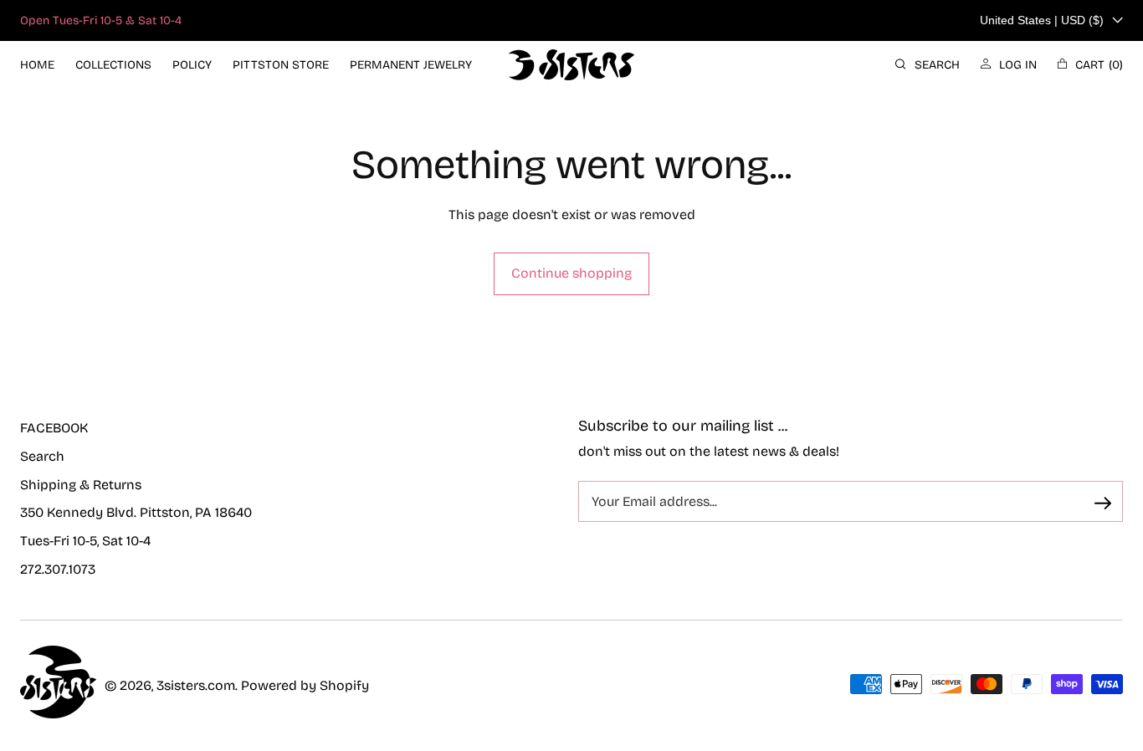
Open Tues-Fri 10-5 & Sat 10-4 (101, 20)
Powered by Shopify (305, 685)
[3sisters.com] (571, 64)
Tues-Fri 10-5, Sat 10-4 (85, 541)
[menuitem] (37, 64)
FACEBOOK (54, 428)
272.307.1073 (57, 569)
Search (42, 456)
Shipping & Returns (80, 485)
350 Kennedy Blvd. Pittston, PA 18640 (136, 512)
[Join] (1103, 503)
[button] (927, 64)
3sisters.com (195, 685)
